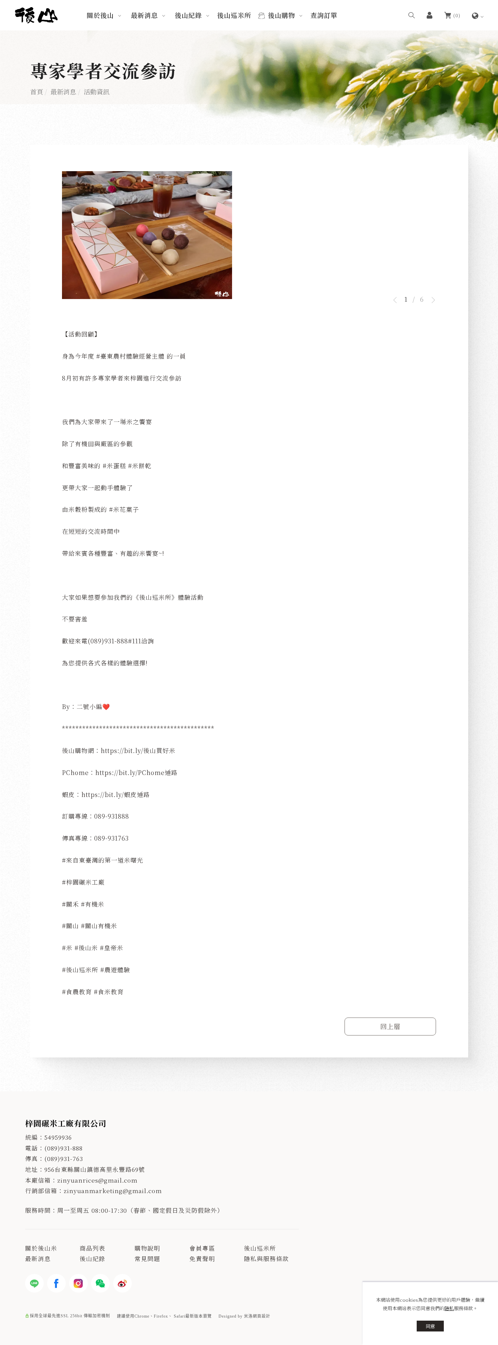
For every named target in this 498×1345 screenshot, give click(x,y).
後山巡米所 (234, 15)
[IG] (78, 1283)
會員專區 (202, 1248)
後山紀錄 (188, 15)
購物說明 (147, 1248)
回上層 (390, 1026)
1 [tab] (406, 298)
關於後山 (100, 15)
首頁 (36, 91)
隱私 (449, 1308)
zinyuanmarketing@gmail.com (113, 1190)
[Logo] (36, 14)
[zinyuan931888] (100, 1283)
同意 (430, 1326)
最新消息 (144, 15)
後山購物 (281, 15)
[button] (411, 15)
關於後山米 (41, 1248)
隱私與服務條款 (266, 1258)
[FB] (56, 1283)
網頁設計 (261, 1316)
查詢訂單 (323, 15)
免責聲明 (202, 1258)
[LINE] (34, 1283)
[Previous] (397, 300)
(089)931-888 (63, 1148)
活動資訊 (96, 91)
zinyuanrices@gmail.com (97, 1180)
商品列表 (92, 1248)
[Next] (431, 300)
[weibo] (122, 1283)
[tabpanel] (249, 237)
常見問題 (147, 1258)
